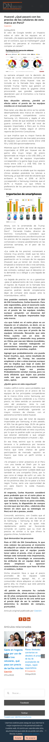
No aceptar (31, 738)
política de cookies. (31, 734)
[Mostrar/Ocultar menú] (42, 6)
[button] (6, 656)
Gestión (38, 611)
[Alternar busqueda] (32, 6)
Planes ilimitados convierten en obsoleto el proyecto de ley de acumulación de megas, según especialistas (34, 660)
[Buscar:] (24, 693)
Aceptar (18, 738)
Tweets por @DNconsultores (17, 717)
